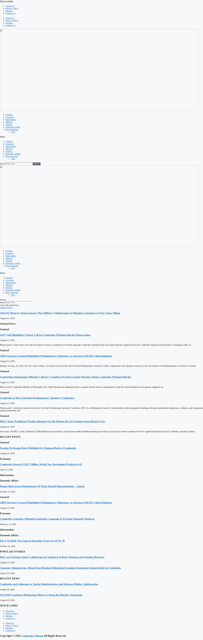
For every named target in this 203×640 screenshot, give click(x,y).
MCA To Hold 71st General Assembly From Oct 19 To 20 (32, 540)
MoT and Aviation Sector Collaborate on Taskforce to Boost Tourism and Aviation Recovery (52, 557)
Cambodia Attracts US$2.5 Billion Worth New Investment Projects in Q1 (41, 464)
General (9, 114)
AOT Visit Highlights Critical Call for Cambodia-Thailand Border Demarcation (45, 335)
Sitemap (9, 11)
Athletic (9, 124)
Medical (9, 122)
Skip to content (6, 1)
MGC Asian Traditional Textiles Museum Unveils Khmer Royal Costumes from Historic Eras (52, 421)
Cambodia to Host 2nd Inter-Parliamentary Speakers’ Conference (37, 397)
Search (3, 163)
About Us (10, 6)
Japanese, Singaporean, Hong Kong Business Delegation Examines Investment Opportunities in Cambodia (60, 567)
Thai (13, 132)
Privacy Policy (12, 8)
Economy (10, 117)
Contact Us (10, 13)
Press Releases (12, 129)
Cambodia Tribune (32, 635)
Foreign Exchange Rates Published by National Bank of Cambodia (38, 448)
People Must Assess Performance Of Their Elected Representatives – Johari (42, 486)
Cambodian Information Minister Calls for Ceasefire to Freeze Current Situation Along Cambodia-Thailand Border (65, 376)
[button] (101, 137)
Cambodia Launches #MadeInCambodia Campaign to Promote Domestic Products (47, 518)
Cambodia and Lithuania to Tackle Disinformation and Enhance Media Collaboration (49, 584)
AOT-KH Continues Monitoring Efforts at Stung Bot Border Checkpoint (41, 594)
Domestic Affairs (13, 127)
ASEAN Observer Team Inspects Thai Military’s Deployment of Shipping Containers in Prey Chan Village (60, 313)
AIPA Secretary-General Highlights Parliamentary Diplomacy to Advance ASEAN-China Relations (56, 356)
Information (11, 119)
